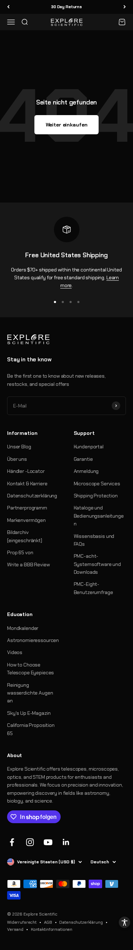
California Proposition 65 (31, 729)
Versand (15, 929)
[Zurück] (8, 7)
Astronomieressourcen (33, 640)
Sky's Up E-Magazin (28, 713)
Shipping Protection (96, 495)
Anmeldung (86, 471)
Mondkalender (22, 628)
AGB (48, 922)
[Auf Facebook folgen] (12, 842)
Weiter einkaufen (67, 125)
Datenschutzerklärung (32, 495)
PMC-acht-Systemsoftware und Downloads (97, 564)
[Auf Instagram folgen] (30, 842)
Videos (14, 652)
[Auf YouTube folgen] (48, 842)
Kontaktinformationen (51, 929)
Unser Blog (19, 446)
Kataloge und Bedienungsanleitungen (99, 515)
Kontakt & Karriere (27, 483)
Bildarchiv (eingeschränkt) (24, 536)
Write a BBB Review (28, 564)
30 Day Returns (66, 6)
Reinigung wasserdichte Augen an (30, 693)
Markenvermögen (26, 520)
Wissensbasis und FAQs (94, 540)
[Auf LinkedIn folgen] (66, 842)
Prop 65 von (20, 552)
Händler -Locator (26, 471)
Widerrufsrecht (22, 922)
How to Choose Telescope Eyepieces (30, 669)
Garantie (83, 459)
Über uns (17, 459)
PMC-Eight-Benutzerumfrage (93, 588)
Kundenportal (89, 446)
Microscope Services (97, 483)
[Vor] (124, 7)
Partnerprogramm (27, 507)
